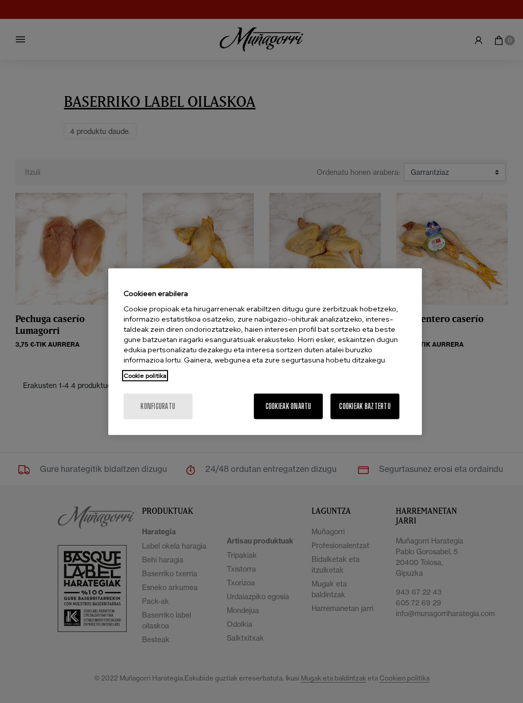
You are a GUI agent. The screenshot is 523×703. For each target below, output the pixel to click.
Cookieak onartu (289, 406)
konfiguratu (157, 406)
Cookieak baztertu (365, 406)
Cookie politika (145, 376)
